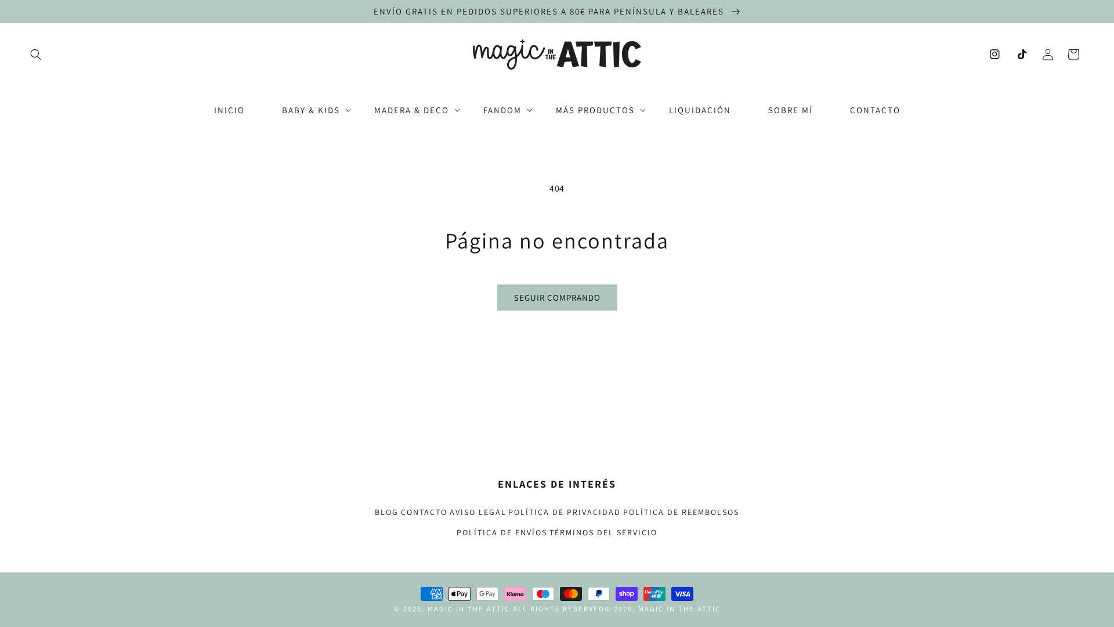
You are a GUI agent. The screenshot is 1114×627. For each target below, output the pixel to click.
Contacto (424, 512)
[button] (36, 54)
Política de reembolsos (681, 512)
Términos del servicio (603, 532)
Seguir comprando (557, 297)
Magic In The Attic (469, 609)
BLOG (387, 512)
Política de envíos (502, 532)
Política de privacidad (564, 512)
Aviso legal (478, 512)
